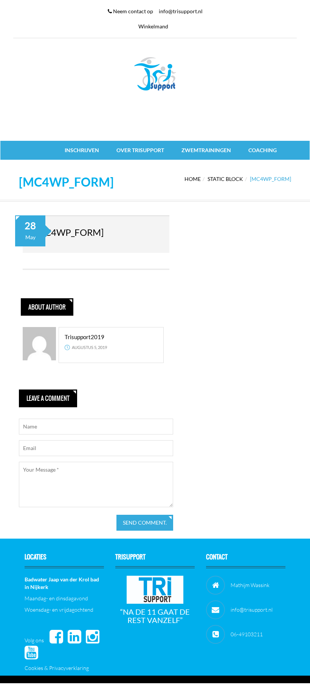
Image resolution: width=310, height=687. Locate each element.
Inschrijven (82, 150)
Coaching (262, 150)
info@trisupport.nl (181, 11)
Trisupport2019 (84, 336)
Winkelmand (153, 26)
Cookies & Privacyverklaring (57, 668)
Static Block (225, 179)
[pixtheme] (155, 73)
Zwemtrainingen (206, 150)
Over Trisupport (140, 150)
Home (192, 179)
